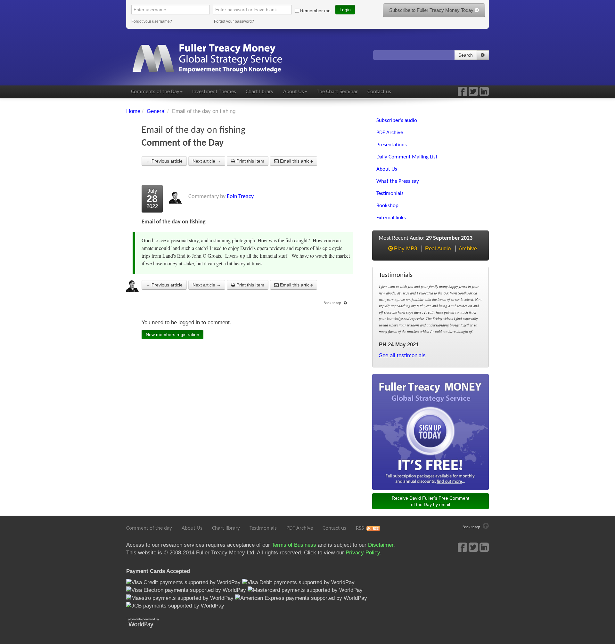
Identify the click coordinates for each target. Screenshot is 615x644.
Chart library (260, 91)
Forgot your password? (234, 21)
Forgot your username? (151, 21)
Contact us (379, 91)
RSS (360, 528)
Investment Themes (214, 91)
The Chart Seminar (337, 91)
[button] (483, 55)
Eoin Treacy (240, 197)
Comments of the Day (155, 91)
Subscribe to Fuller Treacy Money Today (432, 10)
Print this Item (249, 161)
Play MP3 (405, 249)
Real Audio (438, 249)
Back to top (333, 303)
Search (465, 55)
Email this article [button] (296, 161)
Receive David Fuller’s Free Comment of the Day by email (430, 501)
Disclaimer (380, 545)
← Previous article (164, 161)
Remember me (315, 10)
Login (345, 9)
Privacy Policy (363, 553)
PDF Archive (299, 528)
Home (133, 111)
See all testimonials (402, 355)
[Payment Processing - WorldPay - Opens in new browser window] (148, 622)
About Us (293, 91)
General (156, 111)
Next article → (207, 161)
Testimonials (263, 528)
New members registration (172, 334)
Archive (468, 249)
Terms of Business (294, 545)
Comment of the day (149, 528)
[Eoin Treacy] (484, 94)
